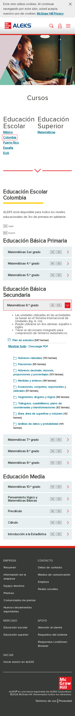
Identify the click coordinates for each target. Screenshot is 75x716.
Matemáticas (46, 132)
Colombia (9, 137)
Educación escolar (15, 627)
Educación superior (16, 634)
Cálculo (13, 522)
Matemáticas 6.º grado (23, 305)
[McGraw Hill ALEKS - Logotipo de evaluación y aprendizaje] (18, 27)
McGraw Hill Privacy (50, 13)
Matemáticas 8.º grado (23, 451)
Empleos (43, 582)
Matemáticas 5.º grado (23, 275)
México (8, 132)
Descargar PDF (38, 346)
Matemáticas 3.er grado (24, 252)
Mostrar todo (17, 346)
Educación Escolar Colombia (25, 195)
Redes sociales (48, 589)
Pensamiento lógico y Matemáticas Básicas (22, 499)
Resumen (10, 567)
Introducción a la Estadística (27, 534)
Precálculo (15, 511)
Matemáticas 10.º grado (24, 486)
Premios (9, 593)
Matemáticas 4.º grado (23, 263)
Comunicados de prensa (20, 600)
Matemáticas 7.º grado (23, 439)
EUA (6, 153)
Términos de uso (46, 701)
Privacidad (65, 701)
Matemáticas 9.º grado (23, 462)
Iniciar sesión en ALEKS (19, 662)
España (8, 147)
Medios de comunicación (54, 574)
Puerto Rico (11, 142)
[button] (69, 4)
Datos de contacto (50, 567)
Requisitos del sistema (52, 634)
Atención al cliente (50, 627)
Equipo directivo (14, 586)
